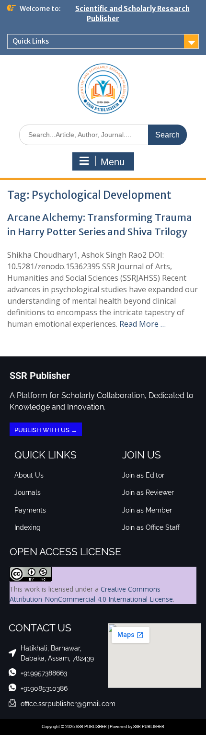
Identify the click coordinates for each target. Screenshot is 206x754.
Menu (113, 162)
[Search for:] (103, 134)
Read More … (142, 324)
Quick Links (30, 41)
